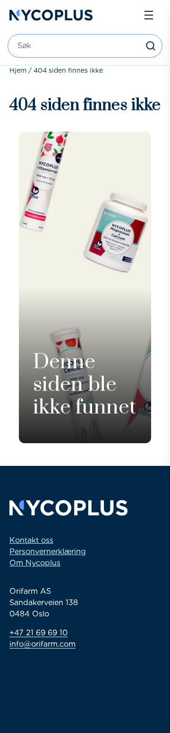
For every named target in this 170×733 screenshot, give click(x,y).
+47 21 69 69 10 (38, 632)
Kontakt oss (31, 540)
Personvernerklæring (47, 551)
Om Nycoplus (34, 562)
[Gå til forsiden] (51, 15)
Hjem (17, 70)
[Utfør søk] (150, 45)
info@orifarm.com (42, 644)
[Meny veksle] (149, 15)
